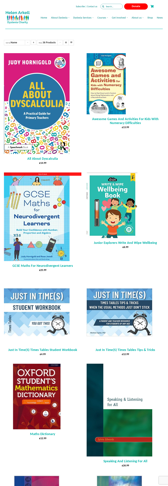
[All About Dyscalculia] (37, 55)
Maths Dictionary (42, 434)
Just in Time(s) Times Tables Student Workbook (42, 350)
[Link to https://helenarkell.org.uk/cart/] (152, 6)
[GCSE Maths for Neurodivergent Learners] (37, 174)
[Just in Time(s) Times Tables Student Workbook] (37, 281)
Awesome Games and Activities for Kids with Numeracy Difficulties (125, 121)
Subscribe (80, 6)
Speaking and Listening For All (125, 461)
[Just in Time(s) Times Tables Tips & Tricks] (119, 281)
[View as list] (71, 42)
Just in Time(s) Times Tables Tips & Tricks (125, 350)
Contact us (92, 6)
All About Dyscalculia (42, 158)
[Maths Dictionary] (37, 366)
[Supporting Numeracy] (119, 477)
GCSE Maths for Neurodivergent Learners (42, 266)
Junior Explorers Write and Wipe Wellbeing (125, 243)
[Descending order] (33, 42)
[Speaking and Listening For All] (119, 366)
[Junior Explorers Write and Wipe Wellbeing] (112, 174)
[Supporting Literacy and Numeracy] (37, 477)
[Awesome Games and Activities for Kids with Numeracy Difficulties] (106, 55)
